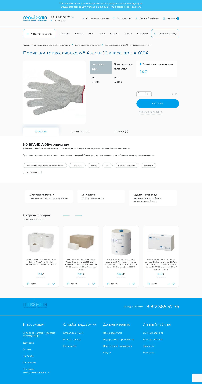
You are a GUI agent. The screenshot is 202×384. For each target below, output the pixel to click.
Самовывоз (88, 194)
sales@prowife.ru (133, 306)
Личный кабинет (149, 18)
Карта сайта (69, 346)
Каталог (41, 33)
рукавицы (148, 166)
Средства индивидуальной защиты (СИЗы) (52, 45)
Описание (41, 131)
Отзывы (114, 33)
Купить (157, 103)
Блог (91, 33)
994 (107, 166)
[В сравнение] (172, 94)
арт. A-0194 (77, 166)
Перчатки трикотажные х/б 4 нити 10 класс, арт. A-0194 (128, 45)
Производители (112, 333)
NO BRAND (120, 68)
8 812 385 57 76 (60, 17)
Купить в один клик (150, 111)
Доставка (65, 33)
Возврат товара (72, 339)
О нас (102, 33)
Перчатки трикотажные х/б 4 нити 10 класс (45, 166)
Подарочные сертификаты (118, 339)
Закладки (148, 346)
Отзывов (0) (121, 131)
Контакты (142, 33)
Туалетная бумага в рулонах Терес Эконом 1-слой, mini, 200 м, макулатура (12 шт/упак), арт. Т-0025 (41, 261)
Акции (128, 33)
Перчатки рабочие (126, 166)
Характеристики (80, 131)
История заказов (152, 339)
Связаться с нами (73, 333)
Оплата (79, 33)
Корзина (172, 18)
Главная (26, 45)
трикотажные (32, 172)
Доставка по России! (42, 194)
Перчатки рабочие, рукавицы (87, 45)
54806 (94, 166)
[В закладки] (176, 94)
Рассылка (148, 352)
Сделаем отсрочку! (145, 194)
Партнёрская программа (117, 346)
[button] (66, 215)
